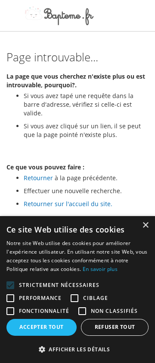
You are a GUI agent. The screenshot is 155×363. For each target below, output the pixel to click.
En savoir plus (100, 269)
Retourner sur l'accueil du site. (68, 204)
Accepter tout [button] (41, 327)
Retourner (38, 178)
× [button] (145, 225)
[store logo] (59, 15)
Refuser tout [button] (115, 327)
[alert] (77, 289)
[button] (77, 349)
